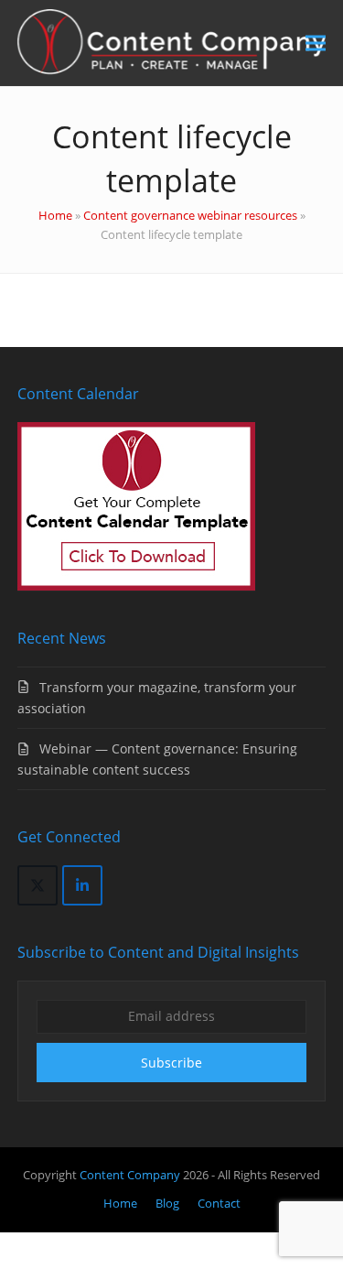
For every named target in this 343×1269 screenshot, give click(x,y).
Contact (219, 1203)
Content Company (131, 1174)
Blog (167, 1203)
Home (55, 215)
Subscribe (171, 1062)
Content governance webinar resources (190, 215)
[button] (315, 43)
